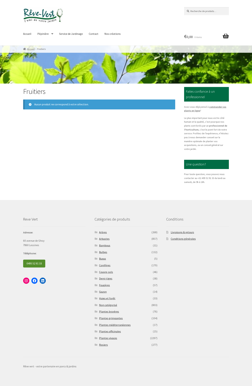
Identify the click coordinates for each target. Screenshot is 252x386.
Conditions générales (183, 238)
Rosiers (103, 344)
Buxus (102, 258)
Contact (93, 33)
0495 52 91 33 (34, 263)
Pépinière (43, 33)
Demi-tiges (105, 278)
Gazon (103, 291)
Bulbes (103, 252)
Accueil (27, 33)
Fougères (104, 285)
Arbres (103, 232)
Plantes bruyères (109, 311)
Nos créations (112, 33)
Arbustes (104, 238)
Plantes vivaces (108, 338)
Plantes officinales (110, 331)
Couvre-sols (106, 272)
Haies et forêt (107, 298)
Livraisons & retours (182, 232)
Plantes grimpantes (111, 318)
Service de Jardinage (71, 33)
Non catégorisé (108, 305)
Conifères (104, 265)
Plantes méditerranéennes (115, 325)
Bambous (104, 245)
